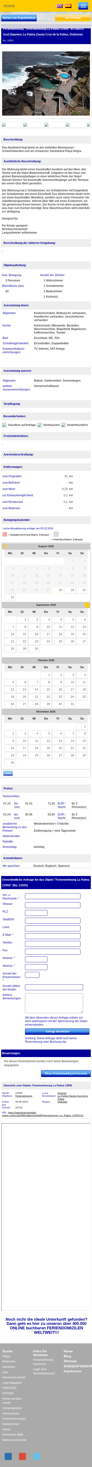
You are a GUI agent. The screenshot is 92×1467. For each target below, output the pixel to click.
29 (72, 590)
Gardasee (8, 1366)
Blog (67, 1356)
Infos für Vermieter (40, 1353)
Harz (5, 1372)
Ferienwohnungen (14, 1418)
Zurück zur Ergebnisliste (19, 17)
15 (24, 634)
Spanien (62, 1093)
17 (48, 634)
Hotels (6, 1429)
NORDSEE (9, 1388)
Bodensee (9, 1361)
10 (48, 627)
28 (60, 590)
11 (60, 627)
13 (84, 627)
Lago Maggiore (12, 1382)
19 (72, 634)
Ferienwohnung (23, 1096)
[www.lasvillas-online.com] (68, 6)
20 (84, 634)
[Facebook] (8, 1456)
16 (36, 634)
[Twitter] (36, 1456)
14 (12, 634)
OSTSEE (8, 1393)
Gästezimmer (10, 1424)
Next (83, 84)
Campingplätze (12, 1408)
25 (60, 641)
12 (72, 627)
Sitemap (70, 1361)
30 (84, 590)
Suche (7, 1351)
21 (12, 641)
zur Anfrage (73, 17)
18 (60, 634)
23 (36, 641)
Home (9, 6)
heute (8, 773)
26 (72, 641)
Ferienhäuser (11, 1413)
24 (48, 641)
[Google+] (22, 1456)
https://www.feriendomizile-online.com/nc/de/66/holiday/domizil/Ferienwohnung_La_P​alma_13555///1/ (43, 1114)
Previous (9, 84)
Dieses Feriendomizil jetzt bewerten (66, 1073)
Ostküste (62, 1101)
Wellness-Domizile (14, 1440)
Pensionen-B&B (12, 1434)
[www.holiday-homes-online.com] (59, 6)
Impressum (72, 1371)
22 (24, 641)
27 (84, 641)
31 (12, 597)
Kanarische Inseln (13, 1377)
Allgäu (6, 1356)
